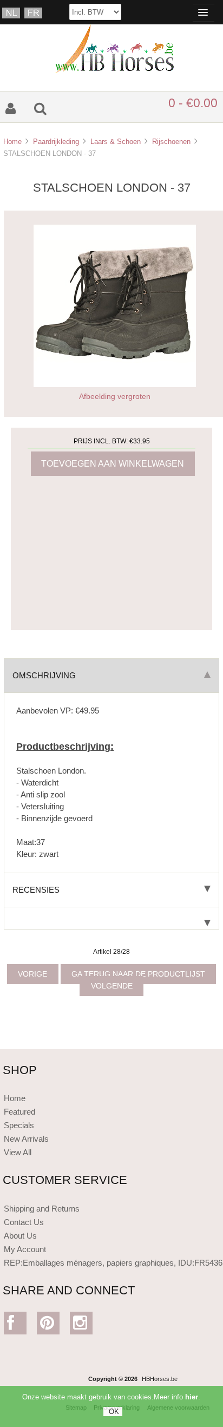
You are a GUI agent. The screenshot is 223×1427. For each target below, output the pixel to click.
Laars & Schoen (115, 142)
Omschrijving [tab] (44, 675)
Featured (19, 1111)
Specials (19, 1125)
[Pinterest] (48, 1325)
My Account (25, 1249)
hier (191, 1397)
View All (17, 1152)
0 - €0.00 (193, 103)
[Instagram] (81, 1325)
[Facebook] (15, 1325)
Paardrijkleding (56, 142)
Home (12, 142)
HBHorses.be (160, 1379)
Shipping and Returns (42, 1208)
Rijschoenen (171, 142)
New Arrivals (26, 1138)
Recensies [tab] (36, 889)
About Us (20, 1235)
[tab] (111, 918)
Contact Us (24, 1222)
